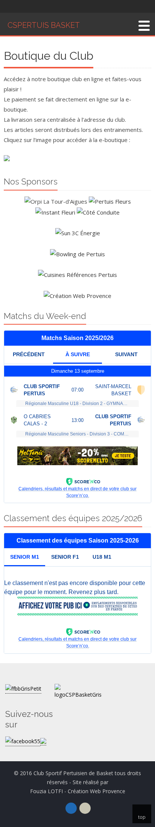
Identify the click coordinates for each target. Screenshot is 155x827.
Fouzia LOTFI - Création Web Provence (77, 791)
